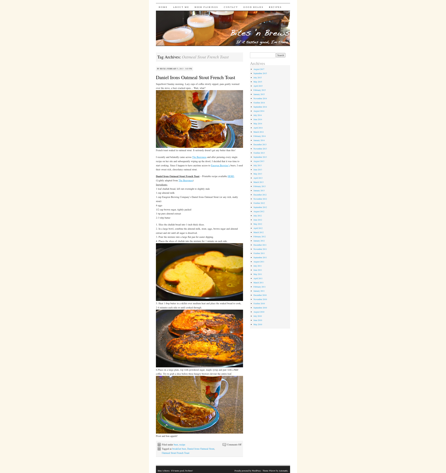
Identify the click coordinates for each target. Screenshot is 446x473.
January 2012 (259, 240)
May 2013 (257, 173)
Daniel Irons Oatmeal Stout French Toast (195, 77)
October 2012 (259, 203)
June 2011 (257, 269)
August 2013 (258, 161)
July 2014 (257, 115)
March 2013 (258, 182)
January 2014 (259, 140)
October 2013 (259, 152)
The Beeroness (199, 157)
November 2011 (260, 249)
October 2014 (259, 102)
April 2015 (258, 85)
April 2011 (258, 278)
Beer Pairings (206, 7)
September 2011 (260, 257)
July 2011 (257, 265)
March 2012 (258, 232)
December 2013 (260, 144)
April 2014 (258, 127)
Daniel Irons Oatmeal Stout (200, 448)
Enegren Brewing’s (220, 165)
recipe (182, 444)
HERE (231, 176)
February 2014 (259, 136)
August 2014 (258, 110)
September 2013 (260, 157)
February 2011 (259, 286)
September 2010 (260, 307)
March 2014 (258, 131)
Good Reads (253, 7)
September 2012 (260, 207)
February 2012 (259, 236)
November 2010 (260, 299)
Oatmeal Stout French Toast (175, 453)
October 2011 (259, 253)
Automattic (283, 470)
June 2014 (257, 119)
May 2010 (257, 324)
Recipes (275, 7)
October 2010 (259, 303)
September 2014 (260, 106)
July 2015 (257, 77)
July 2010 (257, 316)
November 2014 (260, 98)
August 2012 (258, 211)
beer (176, 444)
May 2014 (257, 123)
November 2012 (260, 198)
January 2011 (259, 290)
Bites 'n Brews (164, 470)
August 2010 (258, 311)
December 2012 (260, 194)
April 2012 (258, 228)
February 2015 (259, 90)
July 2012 (257, 215)
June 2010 (257, 320)
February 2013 (259, 186)
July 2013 (257, 165)
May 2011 (257, 274)
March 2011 (258, 282)
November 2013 (260, 148)
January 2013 (259, 190)
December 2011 (260, 244)
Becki (163, 68)
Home (163, 7)
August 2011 (258, 261)
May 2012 (257, 223)
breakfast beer (179, 448)
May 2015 (257, 81)
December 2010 (260, 295)
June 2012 (257, 219)
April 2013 (258, 177)
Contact (231, 7)
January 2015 (259, 94)
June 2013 (257, 169)
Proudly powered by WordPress (247, 470)
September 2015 (260, 73)
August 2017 (258, 69)
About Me (181, 7)
